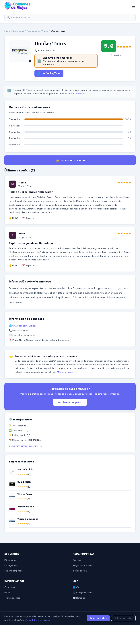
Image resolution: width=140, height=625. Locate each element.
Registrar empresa (83, 565)
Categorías (10, 565)
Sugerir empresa (13, 570)
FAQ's (7, 592)
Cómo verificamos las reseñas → (25, 445)
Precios (77, 560)
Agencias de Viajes (37, 30)
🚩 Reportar (28, 218)
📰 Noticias (79, 597)
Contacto (9, 587)
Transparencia (12, 597)
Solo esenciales (123, 618)
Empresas (18, 30)
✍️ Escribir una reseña (70, 160)
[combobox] (70, 17)
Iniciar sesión (80, 570)
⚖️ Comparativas (82, 592)
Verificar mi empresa (70, 402)
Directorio (10, 560)
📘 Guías (78, 587)
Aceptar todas (98, 618)
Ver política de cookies (37, 620)
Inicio (7, 30)
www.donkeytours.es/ (24, 325)
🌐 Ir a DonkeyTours (49, 73)
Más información (76, 93)
